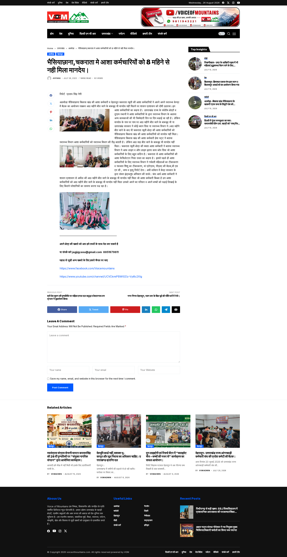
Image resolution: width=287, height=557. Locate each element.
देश (191, 552)
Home (50, 48)
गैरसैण (146, 506)
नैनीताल (147, 515)
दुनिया (184, 552)
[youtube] (238, 3)
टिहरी (146, 510)
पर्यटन (208, 552)
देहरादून (60, 54)
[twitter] (228, 3)
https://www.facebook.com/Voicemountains (87, 268)
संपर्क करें (117, 525)
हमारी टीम (236, 552)
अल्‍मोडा (71, 48)
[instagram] (233, 3)
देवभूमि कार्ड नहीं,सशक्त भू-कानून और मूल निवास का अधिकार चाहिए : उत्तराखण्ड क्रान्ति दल (119, 456)
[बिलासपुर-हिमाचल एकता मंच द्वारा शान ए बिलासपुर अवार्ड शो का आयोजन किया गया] (195, 83)
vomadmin (56, 474)
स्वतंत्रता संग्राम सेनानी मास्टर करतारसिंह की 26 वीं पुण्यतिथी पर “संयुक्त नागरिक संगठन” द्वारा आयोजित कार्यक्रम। (69, 456)
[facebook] (223, 3)
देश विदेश (198, 552)
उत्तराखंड (60, 48)
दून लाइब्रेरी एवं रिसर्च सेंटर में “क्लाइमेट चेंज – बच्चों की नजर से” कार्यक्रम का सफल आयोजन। (166, 456)
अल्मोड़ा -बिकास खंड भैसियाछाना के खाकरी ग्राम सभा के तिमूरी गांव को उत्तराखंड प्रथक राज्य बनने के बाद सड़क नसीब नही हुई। (221, 103)
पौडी (115, 520)
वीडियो (215, 552)
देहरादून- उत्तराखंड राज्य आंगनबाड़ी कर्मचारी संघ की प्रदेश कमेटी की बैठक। (215, 454)
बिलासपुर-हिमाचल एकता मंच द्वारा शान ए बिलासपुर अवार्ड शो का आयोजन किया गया (221, 84)
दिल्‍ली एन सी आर (171, 552)
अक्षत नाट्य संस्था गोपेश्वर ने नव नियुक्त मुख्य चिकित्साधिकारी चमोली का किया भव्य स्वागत (216, 528)
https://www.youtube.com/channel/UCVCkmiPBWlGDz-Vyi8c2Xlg (101, 276)
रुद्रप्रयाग (148, 520)
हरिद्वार (146, 525)
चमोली (116, 510)
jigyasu (57, 78)
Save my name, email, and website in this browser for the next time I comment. (93, 378)
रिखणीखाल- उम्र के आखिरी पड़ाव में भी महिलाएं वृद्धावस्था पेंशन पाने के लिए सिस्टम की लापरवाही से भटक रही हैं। (221, 64)
